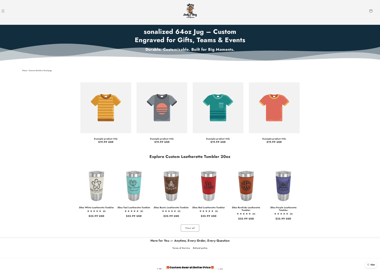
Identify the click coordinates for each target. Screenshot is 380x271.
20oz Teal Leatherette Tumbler (133, 207)
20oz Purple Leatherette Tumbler (283, 208)
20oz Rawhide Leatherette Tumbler (246, 208)
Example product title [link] (106, 138)
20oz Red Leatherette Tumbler (208, 207)
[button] (6, 11)
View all (190, 228)
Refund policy (200, 248)
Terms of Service (181, 248)
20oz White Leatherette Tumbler (96, 207)
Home (24, 70)
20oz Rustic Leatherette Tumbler (171, 207)
